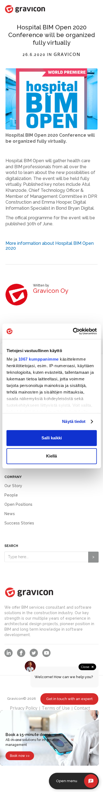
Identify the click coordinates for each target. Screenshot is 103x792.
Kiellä (51, 456)
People (11, 495)
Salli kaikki (51, 438)
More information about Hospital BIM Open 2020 (49, 246)
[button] (87, 10)
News (9, 514)
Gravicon (67, 54)
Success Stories (19, 523)
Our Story (13, 486)
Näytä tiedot (73, 421)
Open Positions (18, 504)
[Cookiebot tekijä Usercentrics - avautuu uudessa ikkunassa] (73, 331)
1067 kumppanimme (38, 359)
